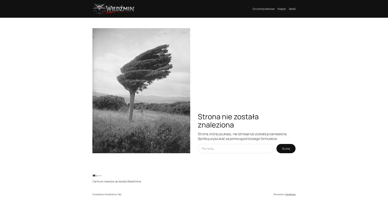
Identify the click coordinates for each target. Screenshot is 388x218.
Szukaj (286, 148)
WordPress (290, 194)
